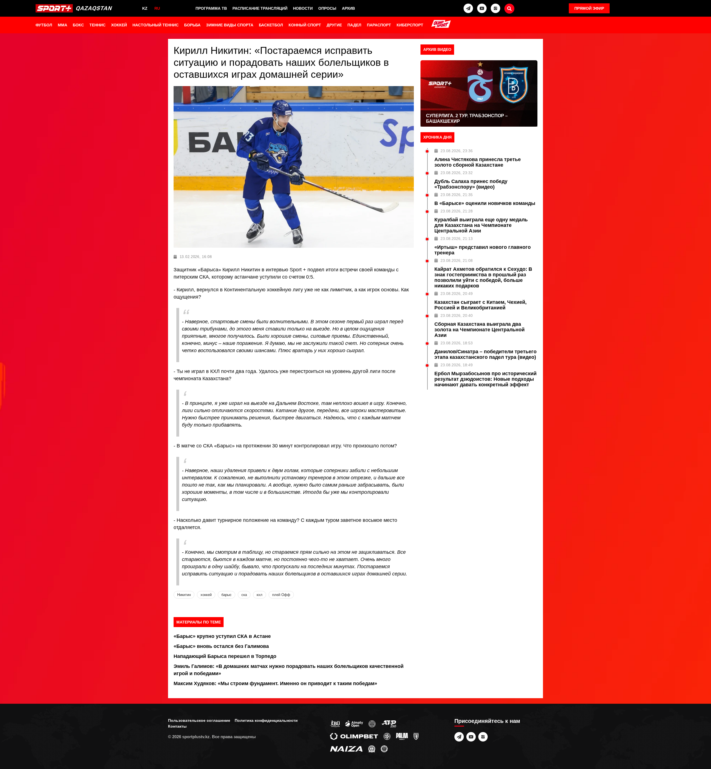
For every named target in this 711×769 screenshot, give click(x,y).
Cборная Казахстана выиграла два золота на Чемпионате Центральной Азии (479, 329)
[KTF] (372, 724)
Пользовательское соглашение (199, 720)
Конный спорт (305, 25)
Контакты (177, 726)
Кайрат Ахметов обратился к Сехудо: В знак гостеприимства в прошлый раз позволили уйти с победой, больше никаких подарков (483, 277)
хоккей (206, 595)
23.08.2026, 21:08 (456, 260)
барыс (226, 595)
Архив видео (437, 49)
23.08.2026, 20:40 (456, 315)
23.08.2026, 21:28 (456, 211)
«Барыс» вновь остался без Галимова (221, 646)
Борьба (192, 25)
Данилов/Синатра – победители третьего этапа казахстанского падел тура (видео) (485, 354)
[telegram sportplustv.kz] (468, 8)
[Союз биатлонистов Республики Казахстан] (335, 724)
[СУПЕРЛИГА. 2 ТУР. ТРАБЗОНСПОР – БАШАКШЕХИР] (478, 93)
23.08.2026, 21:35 (456, 194)
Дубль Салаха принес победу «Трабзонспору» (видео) (470, 184)
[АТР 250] (388, 724)
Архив (348, 8)
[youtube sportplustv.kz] (482, 8)
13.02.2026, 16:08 (196, 257)
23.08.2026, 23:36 (456, 151)
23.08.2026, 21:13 (456, 238)
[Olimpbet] (354, 736)
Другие (334, 25)
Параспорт (379, 25)
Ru (157, 8)
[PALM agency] (402, 736)
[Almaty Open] (354, 724)
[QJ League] (416, 736)
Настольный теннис (155, 25)
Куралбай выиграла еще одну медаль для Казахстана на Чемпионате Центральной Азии (481, 225)
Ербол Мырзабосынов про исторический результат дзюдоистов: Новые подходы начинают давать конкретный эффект (485, 379)
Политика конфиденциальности (266, 720)
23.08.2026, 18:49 (456, 365)
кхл (259, 595)
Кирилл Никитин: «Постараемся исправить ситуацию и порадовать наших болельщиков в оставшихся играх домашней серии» (281, 62)
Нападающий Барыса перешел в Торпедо (225, 656)
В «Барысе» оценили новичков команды (484, 203)
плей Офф (281, 595)
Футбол (44, 25)
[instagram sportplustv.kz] (495, 8)
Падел (354, 25)
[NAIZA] (346, 749)
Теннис (97, 25)
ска (244, 595)
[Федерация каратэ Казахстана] (371, 749)
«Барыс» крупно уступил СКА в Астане (222, 636)
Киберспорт (410, 25)
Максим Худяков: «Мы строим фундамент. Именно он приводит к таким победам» (275, 683)
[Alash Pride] (384, 749)
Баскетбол (271, 25)
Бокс (78, 25)
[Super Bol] (387, 736)
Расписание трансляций (259, 8)
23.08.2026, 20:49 (456, 293)
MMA (62, 25)
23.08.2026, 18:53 (456, 343)
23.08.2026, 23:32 (456, 173)
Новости (303, 8)
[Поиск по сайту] (509, 9)
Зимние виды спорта (229, 25)
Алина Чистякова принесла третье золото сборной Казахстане (477, 162)
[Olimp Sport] (441, 24)
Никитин (184, 595)
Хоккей (119, 25)
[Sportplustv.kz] (75, 8)
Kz (144, 8)
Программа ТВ (211, 8)
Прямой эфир (589, 8)
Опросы (327, 8)
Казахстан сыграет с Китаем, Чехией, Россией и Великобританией (480, 304)
